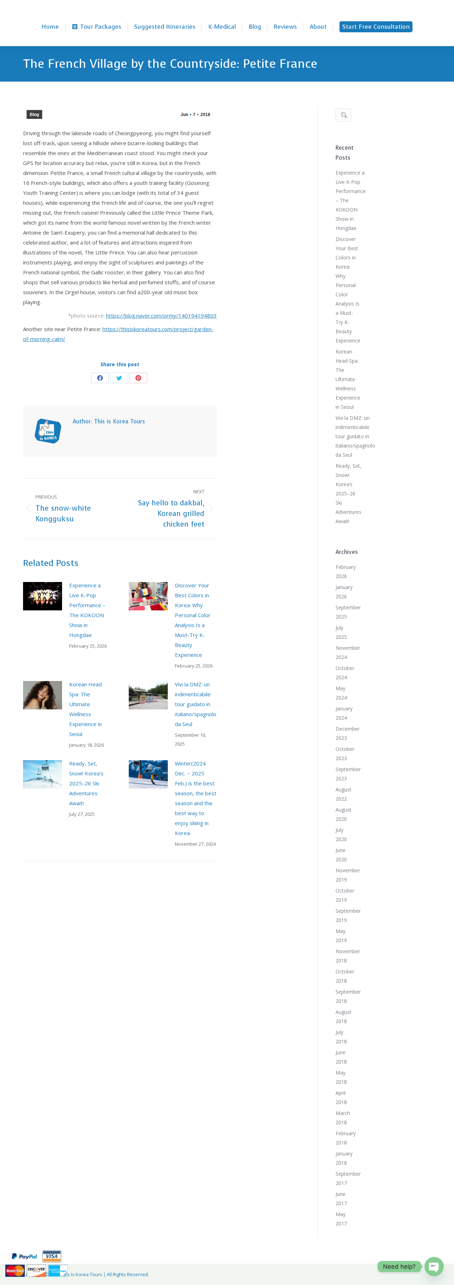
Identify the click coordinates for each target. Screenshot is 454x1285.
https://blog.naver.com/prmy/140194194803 (161, 315)
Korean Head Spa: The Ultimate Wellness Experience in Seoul (85, 709)
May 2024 (341, 693)
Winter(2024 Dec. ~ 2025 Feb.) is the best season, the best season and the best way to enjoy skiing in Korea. (195, 798)
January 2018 (344, 1158)
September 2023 (348, 774)
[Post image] (42, 596)
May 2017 (341, 1219)
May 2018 (341, 1077)
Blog (34, 114)
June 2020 (341, 855)
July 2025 (341, 632)
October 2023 (345, 754)
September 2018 (348, 996)
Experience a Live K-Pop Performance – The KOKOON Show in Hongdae (87, 610)
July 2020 (341, 834)
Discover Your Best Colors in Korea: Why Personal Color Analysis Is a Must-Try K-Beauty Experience (193, 620)
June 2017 (341, 1199)
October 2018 (345, 976)
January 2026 (344, 592)
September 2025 (348, 612)
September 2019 (348, 915)
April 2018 (341, 1097)
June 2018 (341, 1057)
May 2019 (341, 936)
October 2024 (345, 673)
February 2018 (346, 1138)
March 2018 (343, 1118)
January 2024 (344, 713)
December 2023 (348, 733)
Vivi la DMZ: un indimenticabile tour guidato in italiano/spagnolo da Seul (195, 704)
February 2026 (346, 572)
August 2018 (343, 1017)
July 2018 (341, 1037)
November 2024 (348, 652)
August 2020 (343, 814)
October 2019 (345, 895)
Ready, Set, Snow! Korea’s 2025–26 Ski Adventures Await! (86, 783)
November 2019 (348, 875)
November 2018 (348, 956)
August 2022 (343, 794)
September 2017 (348, 1178)
